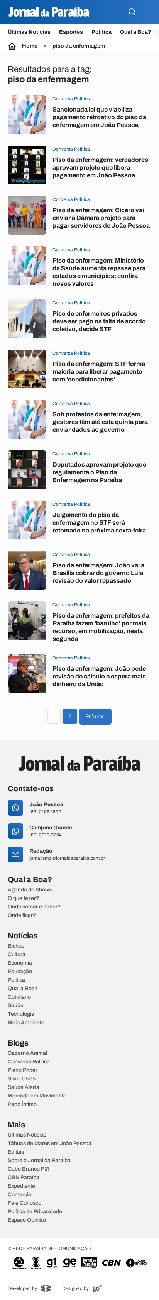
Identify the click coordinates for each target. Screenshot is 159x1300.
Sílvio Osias (22, 1079)
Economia (20, 963)
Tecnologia (21, 1014)
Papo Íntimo (22, 1104)
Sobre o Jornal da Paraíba (39, 1160)
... (54, 716)
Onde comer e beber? (34, 907)
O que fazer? (23, 898)
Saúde (16, 1005)
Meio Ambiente (26, 1022)
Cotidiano (19, 997)
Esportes (71, 32)
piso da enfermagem (78, 46)
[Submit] (132, 12)
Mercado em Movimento (37, 1096)
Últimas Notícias (29, 32)
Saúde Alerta (23, 1087)
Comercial (20, 1194)
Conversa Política (29, 1062)
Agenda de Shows (30, 890)
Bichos (16, 946)
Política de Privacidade (35, 1211)
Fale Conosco (24, 1203)
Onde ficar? (22, 915)
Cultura (16, 954)
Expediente (21, 1186)
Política (101, 32)
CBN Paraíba (23, 1177)
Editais (16, 1152)
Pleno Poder (22, 1070)
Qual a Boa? (135, 32)
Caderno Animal (27, 1053)
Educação (20, 971)
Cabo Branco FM (28, 1169)
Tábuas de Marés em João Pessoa (49, 1143)
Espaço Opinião (27, 1220)
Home (29, 46)
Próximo (95, 717)
